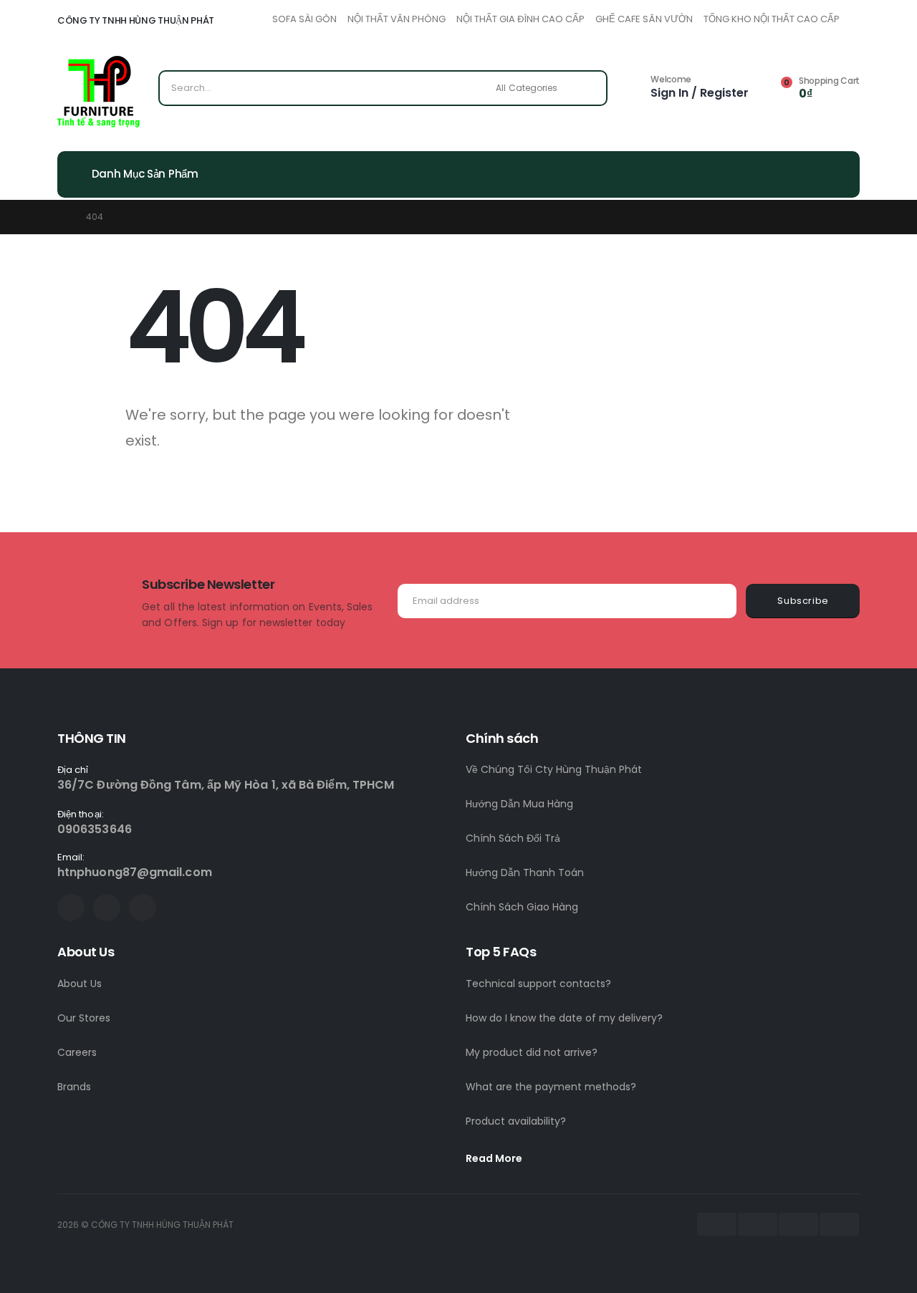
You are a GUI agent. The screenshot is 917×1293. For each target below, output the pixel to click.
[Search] (586, 88)
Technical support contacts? (538, 983)
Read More (495, 1158)
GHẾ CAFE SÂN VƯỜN (644, 19)
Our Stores (83, 1018)
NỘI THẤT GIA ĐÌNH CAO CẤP (520, 19)
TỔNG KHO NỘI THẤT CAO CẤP (772, 19)
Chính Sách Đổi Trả (513, 838)
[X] (106, 907)
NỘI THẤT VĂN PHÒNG (396, 19)
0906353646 (94, 829)
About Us (79, 983)
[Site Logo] (98, 92)
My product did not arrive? (531, 1052)
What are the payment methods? (551, 1087)
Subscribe (803, 601)
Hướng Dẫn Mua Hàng (519, 804)
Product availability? (516, 1121)
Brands (74, 1087)
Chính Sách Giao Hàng (522, 907)
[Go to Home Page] (61, 217)
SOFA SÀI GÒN (304, 19)
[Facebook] (71, 907)
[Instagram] (142, 907)
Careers (77, 1052)
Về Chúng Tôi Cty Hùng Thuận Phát (554, 769)
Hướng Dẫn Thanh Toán (525, 872)
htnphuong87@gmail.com (134, 872)
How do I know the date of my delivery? (564, 1018)
